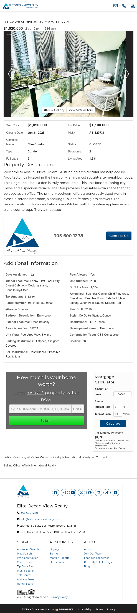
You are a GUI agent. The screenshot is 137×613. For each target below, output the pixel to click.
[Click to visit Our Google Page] (89, 492)
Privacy (111, 609)
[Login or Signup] (132, 5)
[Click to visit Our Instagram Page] (64, 492)
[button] (10, 74)
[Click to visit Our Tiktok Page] (107, 492)
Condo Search (25, 562)
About (88, 549)
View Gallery (55, 110)
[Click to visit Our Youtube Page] (72, 492)
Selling (54, 553)
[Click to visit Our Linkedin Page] (98, 492)
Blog (87, 566)
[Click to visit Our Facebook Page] (55, 492)
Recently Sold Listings (98, 562)
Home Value (57, 562)
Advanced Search (28, 549)
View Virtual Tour (81, 110)
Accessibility (84, 609)
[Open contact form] (115, 5)
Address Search (26, 579)
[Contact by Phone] (124, 5)
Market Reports (59, 558)
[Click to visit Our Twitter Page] (81, 492)
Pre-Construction (27, 558)
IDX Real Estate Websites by (38, 609)
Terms (99, 609)
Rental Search (25, 583)
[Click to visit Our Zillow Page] (115, 492)
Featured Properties (96, 558)
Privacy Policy (59, 597)
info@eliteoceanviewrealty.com (40, 519)
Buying (54, 549)
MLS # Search (25, 570)
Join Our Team (93, 553)
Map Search (24, 553)
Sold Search (24, 575)
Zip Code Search (27, 566)
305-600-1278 (68, 235)
